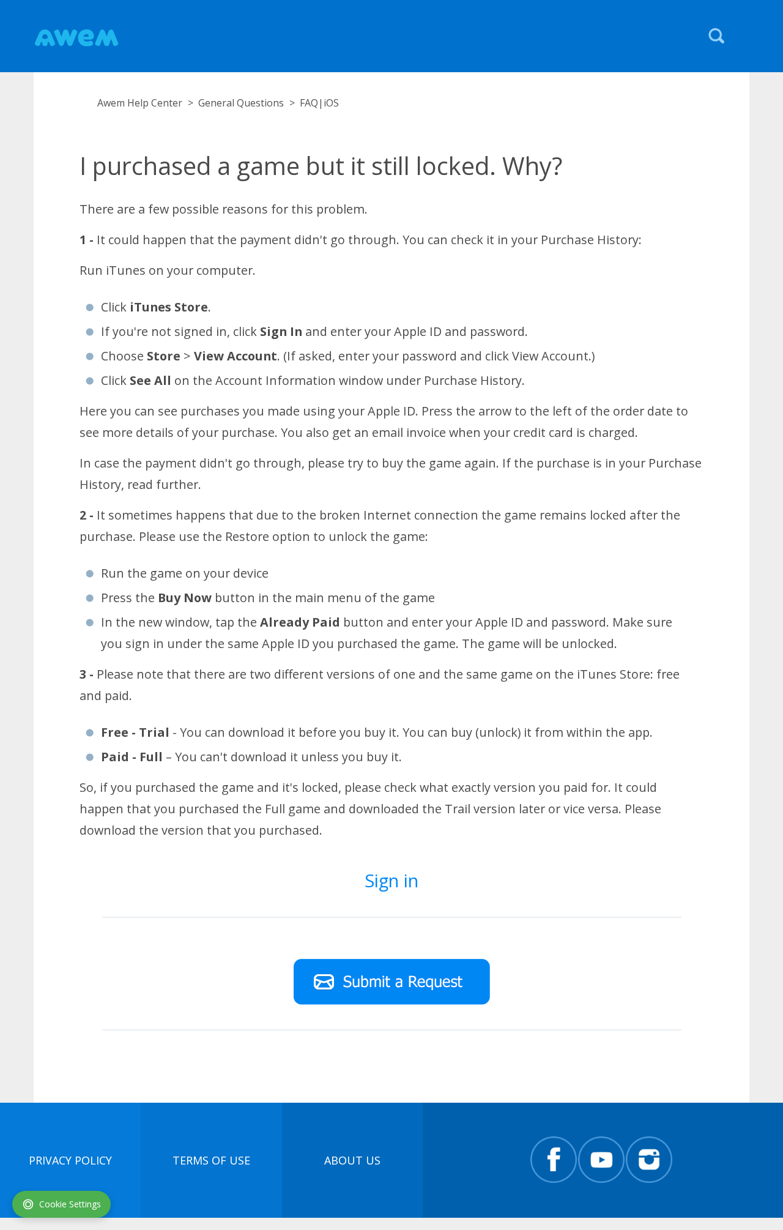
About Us (352, 1160)
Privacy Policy (70, 1160)
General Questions (241, 103)
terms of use (211, 1160)
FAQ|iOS (319, 103)
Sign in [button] (391, 880)
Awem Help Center (139, 103)
